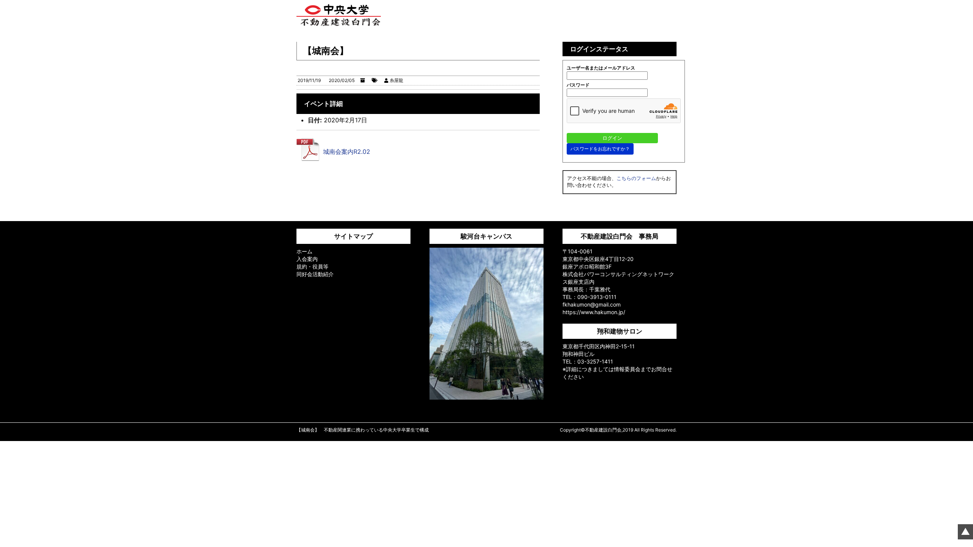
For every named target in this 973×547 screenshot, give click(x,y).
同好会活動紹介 (315, 274)
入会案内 (307, 259)
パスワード (578, 85)
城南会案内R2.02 (346, 151)
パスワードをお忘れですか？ (600, 149)
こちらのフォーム (636, 178)
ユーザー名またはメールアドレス (601, 68)
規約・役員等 (312, 266)
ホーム (304, 251)
